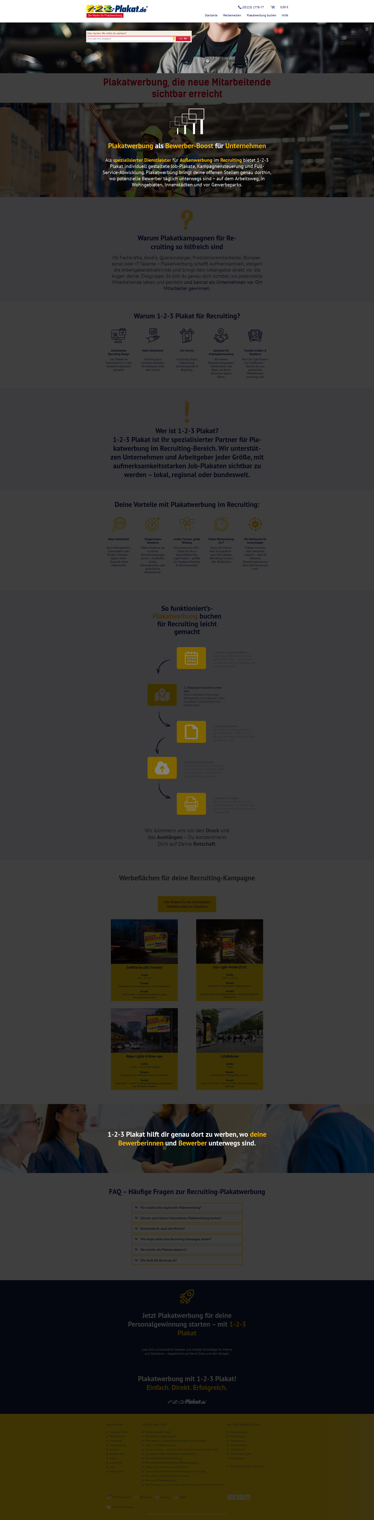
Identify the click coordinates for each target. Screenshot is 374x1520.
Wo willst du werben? (106, 33)
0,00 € (284, 7)
